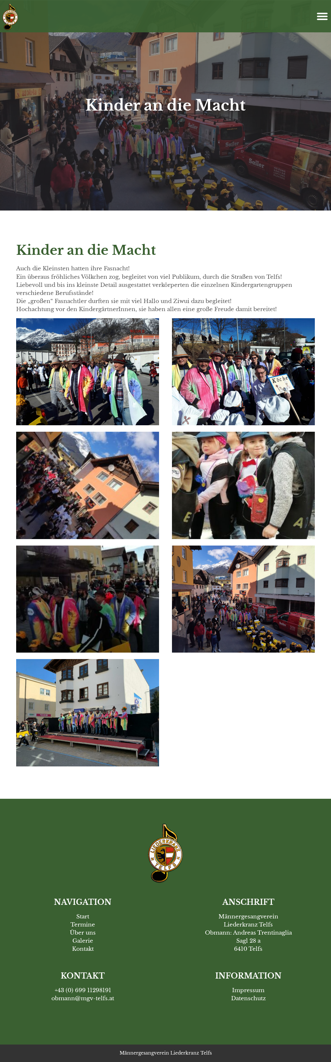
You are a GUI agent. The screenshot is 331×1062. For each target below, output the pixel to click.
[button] (322, 16)
